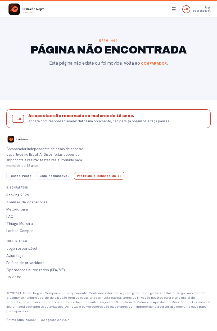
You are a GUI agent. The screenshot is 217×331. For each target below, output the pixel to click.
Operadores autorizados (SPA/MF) (35, 269)
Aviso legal (15, 255)
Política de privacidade (25, 262)
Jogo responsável (21, 248)
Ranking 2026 (17, 195)
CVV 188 (13, 277)
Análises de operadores (26, 202)
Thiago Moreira (19, 223)
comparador (154, 63)
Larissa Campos (20, 230)
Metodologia (17, 209)
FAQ (9, 216)
